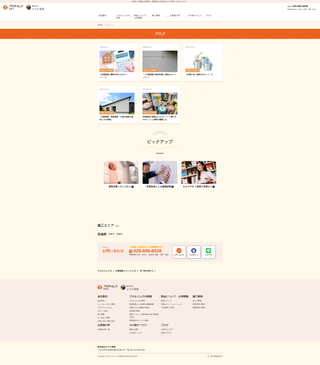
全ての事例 (197, 301)
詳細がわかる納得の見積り (139, 307)
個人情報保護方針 (216, 356)
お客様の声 (175, 15)
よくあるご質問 (104, 318)
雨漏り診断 (133, 329)
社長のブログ (166, 333)
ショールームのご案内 (106, 304)
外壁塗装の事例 (199, 304)
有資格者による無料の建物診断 (141, 304)
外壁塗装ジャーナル (125, 271)
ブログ (209, 15)
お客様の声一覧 (104, 329)
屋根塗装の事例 (199, 307)
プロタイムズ (104, 271)
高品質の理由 (134, 311)
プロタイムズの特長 (123, 16)
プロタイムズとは (105, 307)
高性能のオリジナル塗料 (138, 320)
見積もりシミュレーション (171, 304)
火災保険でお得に (168, 307)
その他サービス (194, 15)
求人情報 (101, 314)
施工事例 (156, 15)
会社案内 (102, 15)
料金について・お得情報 (141, 16)
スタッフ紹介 (103, 311)
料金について (166, 301)
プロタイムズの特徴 (140, 296)
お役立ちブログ (167, 329)
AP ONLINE (145, 271)
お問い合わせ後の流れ (106, 321)
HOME (100, 25)
